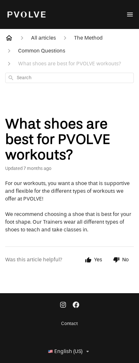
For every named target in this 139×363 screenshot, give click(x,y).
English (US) (68, 351)
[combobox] (69, 78)
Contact (69, 323)
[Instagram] (63, 305)
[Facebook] (76, 305)
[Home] (9, 38)
